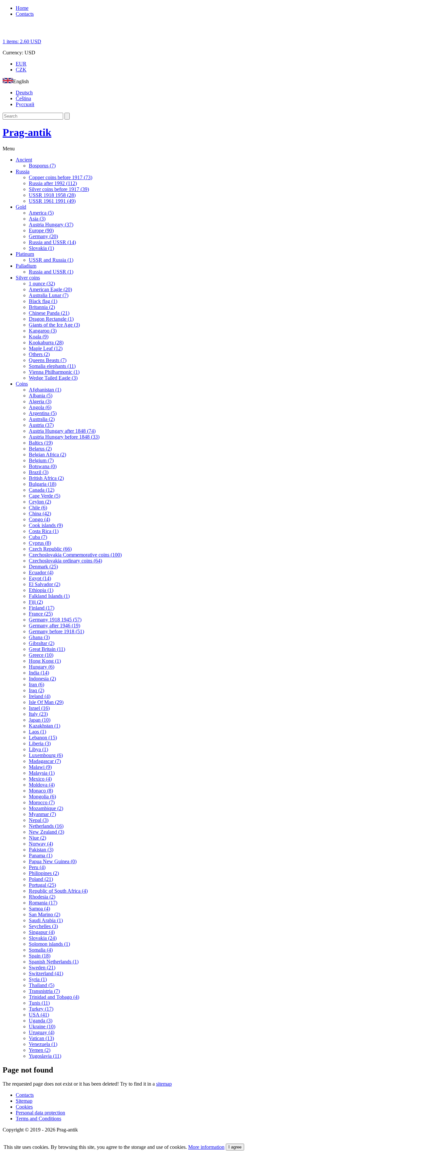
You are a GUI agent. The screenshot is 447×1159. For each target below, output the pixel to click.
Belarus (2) (40, 448)
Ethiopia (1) (41, 590)
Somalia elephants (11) (52, 366)
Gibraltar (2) (41, 643)
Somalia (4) (41, 950)
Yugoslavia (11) (45, 1056)
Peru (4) (37, 867)
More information (206, 1147)
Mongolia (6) (42, 796)
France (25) (41, 614)
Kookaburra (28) (46, 342)
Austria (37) (41, 425)
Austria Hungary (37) (51, 224)
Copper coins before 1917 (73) (60, 177)
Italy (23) (38, 714)
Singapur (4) (42, 932)
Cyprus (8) (40, 543)
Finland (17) (41, 608)
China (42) (40, 513)
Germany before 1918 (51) (56, 631)
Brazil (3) (38, 472)
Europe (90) (41, 230)
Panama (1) (40, 855)
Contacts (25, 14)
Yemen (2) (39, 1050)
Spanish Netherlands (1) (54, 961)
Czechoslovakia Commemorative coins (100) (75, 555)
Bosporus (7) (42, 165)
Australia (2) (42, 419)
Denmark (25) (43, 566)
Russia (22, 171)
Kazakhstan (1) (44, 726)
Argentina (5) (43, 413)
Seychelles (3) (43, 926)
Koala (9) (38, 336)
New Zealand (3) (46, 832)
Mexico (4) (40, 779)
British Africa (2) (46, 478)
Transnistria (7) (44, 991)
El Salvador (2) (44, 584)
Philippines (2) (44, 873)
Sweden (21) (42, 967)
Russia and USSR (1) (51, 272)
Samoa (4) (39, 908)
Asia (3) (37, 218)
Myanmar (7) (42, 814)
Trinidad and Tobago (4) (54, 997)
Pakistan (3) (41, 849)
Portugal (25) (42, 885)
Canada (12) (41, 490)
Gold (21, 207)
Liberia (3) (40, 743)
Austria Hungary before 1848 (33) (64, 437)
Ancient (24, 159)
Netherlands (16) (46, 826)
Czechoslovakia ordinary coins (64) (65, 560)
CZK (21, 69)
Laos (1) (37, 731)
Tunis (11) (39, 1003)
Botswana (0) (43, 466)
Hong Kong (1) (45, 661)
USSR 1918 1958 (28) (52, 195)
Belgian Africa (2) (47, 454)
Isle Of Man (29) (46, 702)
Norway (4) (41, 843)
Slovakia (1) (41, 248)
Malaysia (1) (42, 773)
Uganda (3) (40, 1020)
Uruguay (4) (41, 1032)
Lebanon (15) (43, 737)
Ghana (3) (39, 637)
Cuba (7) (38, 537)
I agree (234, 1147)
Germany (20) (43, 236)
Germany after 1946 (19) (54, 625)
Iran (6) (36, 684)
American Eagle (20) (50, 289)
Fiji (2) (36, 602)
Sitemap (24, 1101)
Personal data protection (40, 1112)
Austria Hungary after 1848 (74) (62, 431)
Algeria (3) (40, 401)
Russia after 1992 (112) (53, 183)
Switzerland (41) (46, 973)
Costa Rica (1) (44, 531)
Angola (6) (40, 407)
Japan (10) (39, 720)
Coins (22, 384)
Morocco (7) (42, 802)
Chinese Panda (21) (49, 313)
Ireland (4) (39, 696)
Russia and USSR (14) (52, 242)
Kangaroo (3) (43, 330)
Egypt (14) (40, 578)
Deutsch (24, 92)
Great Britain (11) (47, 649)
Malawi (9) (40, 767)
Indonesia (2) (42, 678)
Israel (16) (39, 708)
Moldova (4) (42, 785)
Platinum (25, 254)
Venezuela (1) (43, 1044)
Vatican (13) (41, 1038)
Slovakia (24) (43, 938)
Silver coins (28, 277)
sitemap (164, 1084)
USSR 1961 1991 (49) (52, 201)
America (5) (41, 213)
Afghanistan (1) (45, 389)
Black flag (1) (43, 301)
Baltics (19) (41, 443)
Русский (25, 104)
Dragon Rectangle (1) (51, 319)
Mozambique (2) (46, 808)
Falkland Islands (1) (49, 596)
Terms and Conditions (38, 1118)
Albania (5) (40, 395)
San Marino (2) (44, 914)
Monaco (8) (41, 790)
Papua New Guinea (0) (53, 861)
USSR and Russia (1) (51, 260)
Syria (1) (38, 979)
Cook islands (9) (46, 525)
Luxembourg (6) (46, 755)
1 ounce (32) (42, 283)
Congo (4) (39, 519)
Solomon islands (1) (49, 944)
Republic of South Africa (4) (58, 891)
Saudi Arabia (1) (46, 920)
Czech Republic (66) (50, 549)
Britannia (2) (42, 307)
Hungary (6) (41, 667)
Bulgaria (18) (42, 484)
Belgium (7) (41, 460)
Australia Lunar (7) (48, 295)
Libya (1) (38, 749)
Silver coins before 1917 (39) (59, 189)
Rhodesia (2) (42, 897)
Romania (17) (43, 902)
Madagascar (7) (45, 761)
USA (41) (39, 1014)
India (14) (39, 672)
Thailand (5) (41, 985)
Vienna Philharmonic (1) (54, 372)
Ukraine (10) (42, 1026)
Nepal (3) (38, 820)
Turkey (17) (41, 1009)
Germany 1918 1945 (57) (55, 619)
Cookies (24, 1107)
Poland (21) (41, 879)
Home (22, 8)
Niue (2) (37, 838)
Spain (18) (39, 956)
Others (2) (39, 354)
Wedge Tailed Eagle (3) (53, 378)
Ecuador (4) (41, 572)
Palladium (26, 266)
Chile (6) (38, 507)
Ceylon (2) (40, 501)
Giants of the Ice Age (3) (54, 325)
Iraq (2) (36, 690)
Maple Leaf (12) (46, 348)
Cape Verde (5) (44, 496)
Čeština (23, 98)
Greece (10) (41, 655)
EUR (21, 63)
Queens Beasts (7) (47, 360)
